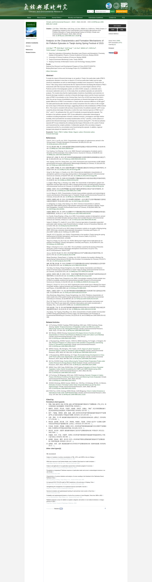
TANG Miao (60, 48)
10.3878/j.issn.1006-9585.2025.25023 (64, 338)
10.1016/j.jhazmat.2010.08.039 (68, 226)
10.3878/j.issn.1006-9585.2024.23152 (64, 388)
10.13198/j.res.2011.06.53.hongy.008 (68, 169)
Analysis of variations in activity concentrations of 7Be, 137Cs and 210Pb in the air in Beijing (70, 457)
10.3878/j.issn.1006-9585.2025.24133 (84, 352)
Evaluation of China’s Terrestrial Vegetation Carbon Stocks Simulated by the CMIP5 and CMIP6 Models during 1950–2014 (76, 369)
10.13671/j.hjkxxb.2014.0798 (66, 255)
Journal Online (56, 17)
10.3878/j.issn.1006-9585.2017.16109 (67, 35)
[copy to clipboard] (80, 35)
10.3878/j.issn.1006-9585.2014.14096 (69, 190)
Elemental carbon (89, 132)
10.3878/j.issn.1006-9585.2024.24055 (84, 358)
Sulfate (65, 132)
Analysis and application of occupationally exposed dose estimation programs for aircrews (69, 466)
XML (121, 29)
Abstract (28, 46)
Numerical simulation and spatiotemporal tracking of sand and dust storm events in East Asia (70, 491)
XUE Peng (68, 48)
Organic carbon (78, 132)
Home (29, 17)
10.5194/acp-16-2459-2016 (55, 244)
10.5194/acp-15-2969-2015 (77, 288)
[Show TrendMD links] (105, 508)
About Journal (41, 17)
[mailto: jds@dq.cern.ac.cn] (68, 49)
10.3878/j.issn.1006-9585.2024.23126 (64, 372)
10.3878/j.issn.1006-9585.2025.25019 (77, 330)
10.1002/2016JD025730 (81, 305)
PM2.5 (61, 132)
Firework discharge (52, 134)
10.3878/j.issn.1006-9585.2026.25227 (64, 346)
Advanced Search (122, 11)
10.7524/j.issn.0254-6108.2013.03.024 (75, 292)
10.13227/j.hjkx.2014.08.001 (80, 201)
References (29, 49)
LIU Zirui (77, 48)
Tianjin (56, 132)
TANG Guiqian (50, 50)
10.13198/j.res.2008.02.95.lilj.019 (68, 180)
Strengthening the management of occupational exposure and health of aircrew (66, 486)
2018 (73, 22)
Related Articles (31, 52)
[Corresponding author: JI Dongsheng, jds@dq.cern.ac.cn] (66, 49)
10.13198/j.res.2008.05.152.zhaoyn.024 (79, 276)
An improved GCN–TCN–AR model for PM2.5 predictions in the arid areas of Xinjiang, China (70, 482)
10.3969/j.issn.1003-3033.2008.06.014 (61, 148)
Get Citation (117, 26)
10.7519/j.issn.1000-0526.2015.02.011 (74, 159)
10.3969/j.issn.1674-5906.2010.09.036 (75, 265)
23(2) (78, 22)
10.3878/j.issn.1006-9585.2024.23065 (84, 364)
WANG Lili (84, 48)
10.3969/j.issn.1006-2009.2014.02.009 (84, 309)
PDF (112, 29)
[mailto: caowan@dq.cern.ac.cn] (55, 47)
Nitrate (71, 132)
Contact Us (112, 17)
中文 (123, 17)
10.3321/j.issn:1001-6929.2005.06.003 (79, 213)
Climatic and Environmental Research (58, 22)
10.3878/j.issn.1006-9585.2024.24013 (64, 380)
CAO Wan (49, 48)
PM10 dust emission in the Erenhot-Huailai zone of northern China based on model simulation (70, 461)
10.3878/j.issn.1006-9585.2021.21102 (74, 394)
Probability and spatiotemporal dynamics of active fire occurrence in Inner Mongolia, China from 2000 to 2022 (74, 495)
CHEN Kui (92, 48)
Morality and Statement (75, 17)
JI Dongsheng (61, 50)
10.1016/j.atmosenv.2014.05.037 (57, 144)
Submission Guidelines (95, 17)
